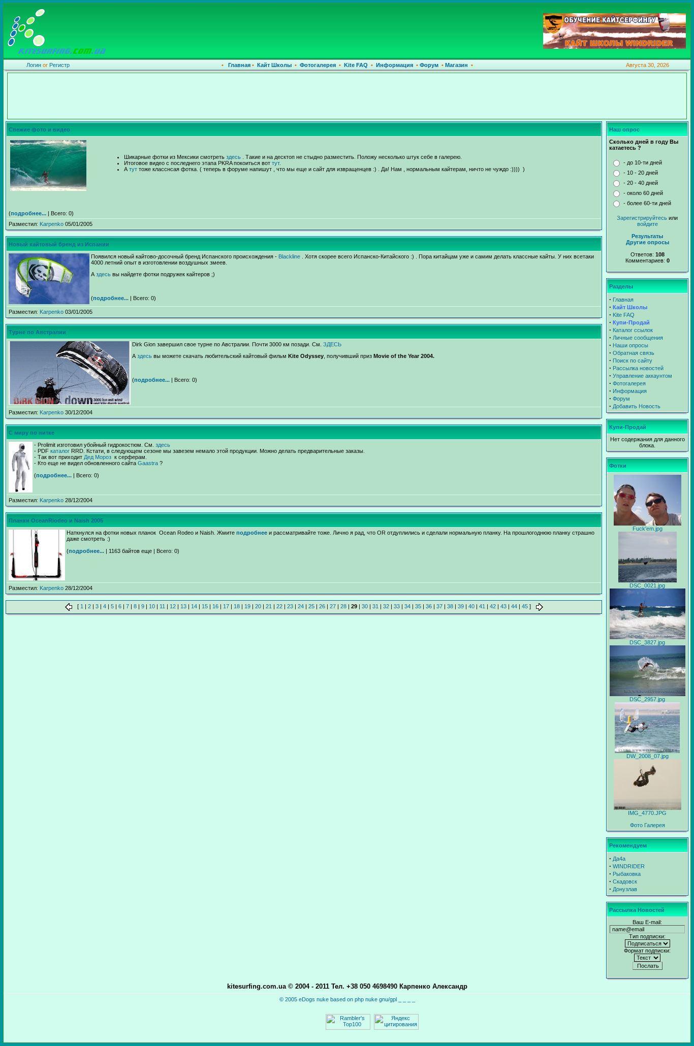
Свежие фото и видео (39, 129)
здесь (233, 157)
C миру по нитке (31, 433)
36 (429, 606)
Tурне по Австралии (37, 332)
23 (290, 606)
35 (418, 606)
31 (375, 606)
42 (493, 606)
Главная (239, 65)
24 (301, 606)
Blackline (289, 256)
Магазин (456, 65)
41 (482, 606)
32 (386, 606)
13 (183, 606)
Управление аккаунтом (642, 376)
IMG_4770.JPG (647, 813)
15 (205, 606)
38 (450, 606)
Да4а (619, 859)
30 (365, 606)
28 (343, 606)
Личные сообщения (638, 338)
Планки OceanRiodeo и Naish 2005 (56, 520)
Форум (428, 65)
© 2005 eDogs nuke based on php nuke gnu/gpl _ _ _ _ (347, 999)
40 (471, 606)
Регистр (59, 65)
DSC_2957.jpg (647, 699)
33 (397, 606)
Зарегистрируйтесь (642, 218)
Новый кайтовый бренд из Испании (59, 244)
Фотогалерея (318, 65)
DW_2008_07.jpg (647, 756)
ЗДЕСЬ (332, 344)
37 (439, 606)
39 (461, 606)
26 (322, 606)
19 (247, 606)
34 (407, 606)
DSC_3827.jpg (647, 642)
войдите (647, 224)
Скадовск (625, 881)
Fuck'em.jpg (648, 529)
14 (194, 606)
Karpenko (52, 224)
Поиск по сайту (632, 360)
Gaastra (148, 463)
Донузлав (625, 889)
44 (514, 606)
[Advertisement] (347, 96)
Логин (33, 65)
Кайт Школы (275, 65)
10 (152, 606)
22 (279, 606)
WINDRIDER (629, 866)
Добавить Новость (636, 406)
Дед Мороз (98, 457)
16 (215, 606)
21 (269, 606)
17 (226, 606)
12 (173, 606)
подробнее (251, 533)
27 (333, 606)
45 (525, 606)
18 (237, 606)
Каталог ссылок (633, 330)
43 (503, 606)
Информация (394, 65)
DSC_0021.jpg (647, 585)
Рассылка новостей (638, 368)
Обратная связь (633, 353)
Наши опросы (630, 345)
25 (311, 606)
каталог (60, 451)
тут (275, 163)
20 (258, 606)
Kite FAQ (356, 65)
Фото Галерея (647, 825)
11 (162, 606)
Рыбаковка (627, 874)
